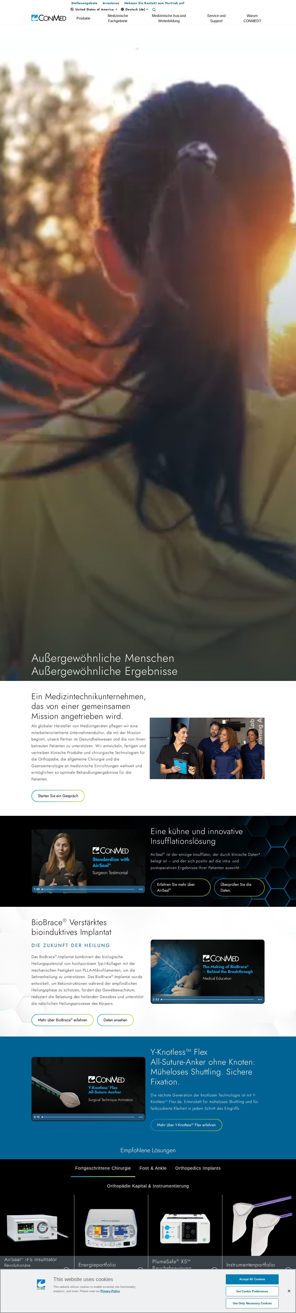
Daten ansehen (115, 1020)
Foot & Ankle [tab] (153, 1168)
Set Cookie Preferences (252, 1291)
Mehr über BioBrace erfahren (62, 1020)
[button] (93, 9)
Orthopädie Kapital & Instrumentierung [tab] (148, 1186)
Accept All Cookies (252, 1279)
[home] (48, 17)
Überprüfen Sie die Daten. (236, 887)
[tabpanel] (148, 1240)
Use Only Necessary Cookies (252, 1303)
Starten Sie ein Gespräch (58, 796)
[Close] (289, 1291)
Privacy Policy (110, 1291)
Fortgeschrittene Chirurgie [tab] (103, 1168)
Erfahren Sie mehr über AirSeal (176, 887)
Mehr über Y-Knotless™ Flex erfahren (186, 1125)
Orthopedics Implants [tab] (198, 1168)
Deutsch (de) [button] (135, 9)
